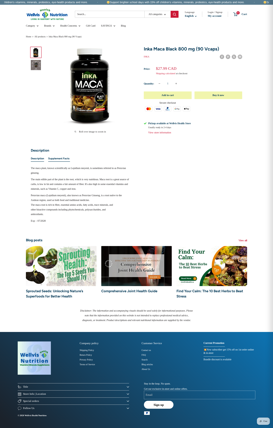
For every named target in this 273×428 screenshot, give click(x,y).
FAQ (144, 355)
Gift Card (90, 25)
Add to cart (167, 95)
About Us (146, 369)
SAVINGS (106, 25)
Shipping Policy (87, 350)
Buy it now (218, 95)
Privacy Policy (86, 360)
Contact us (146, 350)
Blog (123, 25)
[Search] (175, 14)
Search (145, 360)
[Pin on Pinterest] (228, 56)
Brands (47, 25)
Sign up (159, 404)
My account (214, 15)
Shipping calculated (165, 73)
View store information (159, 132)
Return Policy (86, 355)
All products (40, 36)
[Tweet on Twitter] (234, 56)
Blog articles (147, 364)
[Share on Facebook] (222, 56)
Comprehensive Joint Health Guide (129, 291)
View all (243, 240)
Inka (146, 57)
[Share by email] (240, 56)
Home (28, 36)
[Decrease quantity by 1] (159, 83)
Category (30, 25)
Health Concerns (68, 25)
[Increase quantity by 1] (176, 83)
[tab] (37, 159)
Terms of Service (87, 364)
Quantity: (149, 83)
